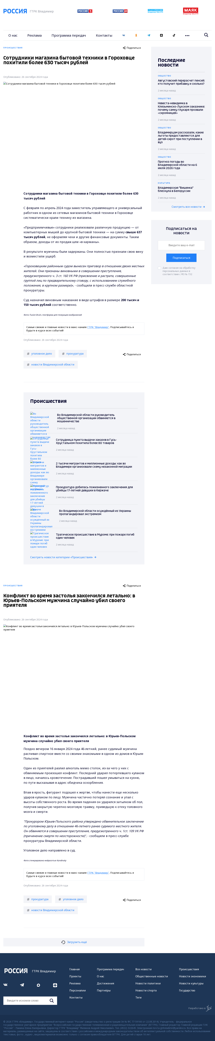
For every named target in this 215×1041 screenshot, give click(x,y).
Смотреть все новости (187, 207)
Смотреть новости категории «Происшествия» (61, 557)
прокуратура (74, 353)
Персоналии (77, 990)
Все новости (143, 969)
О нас (12, 35)
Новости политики (148, 983)
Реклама (34, 35)
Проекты (75, 976)
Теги (138, 997)
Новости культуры (191, 983)
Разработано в (197, 1008)
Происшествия (189, 969)
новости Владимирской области (52, 364)
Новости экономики (192, 976)
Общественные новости (151, 976)
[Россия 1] (84, 11)
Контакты (104, 35)
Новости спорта (146, 990)
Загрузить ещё (77, 942)
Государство (187, 990)
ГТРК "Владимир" (98, 327)
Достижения (105, 983)
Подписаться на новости (181, 231)
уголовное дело (41, 353)
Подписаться (181, 258)
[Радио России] (155, 12)
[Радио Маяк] (190, 13)
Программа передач (69, 35)
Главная (74, 969)
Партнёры (104, 990)
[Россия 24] (120, 11)
